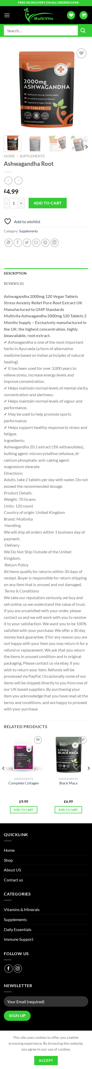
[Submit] (83, 31)
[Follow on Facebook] (8, 968)
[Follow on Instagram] (18, 968)
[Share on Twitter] (27, 243)
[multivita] (38, 15)
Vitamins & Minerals (22, 909)
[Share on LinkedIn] (54, 243)
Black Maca (68, 783)
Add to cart (48, 203)
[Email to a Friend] (36, 243)
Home (9, 156)
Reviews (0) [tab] (14, 284)
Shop (8, 860)
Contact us (13, 879)
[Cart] (83, 15)
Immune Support (18, 939)
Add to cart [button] (23, 809)
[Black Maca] (68, 754)
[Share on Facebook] (18, 243)
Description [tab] (15, 273)
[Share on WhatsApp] (8, 243)
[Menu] (7, 15)
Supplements (32, 156)
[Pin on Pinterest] (45, 243)
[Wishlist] (71, 15)
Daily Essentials (17, 929)
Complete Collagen (23, 783)
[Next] (80, 89)
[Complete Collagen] (23, 754)
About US (12, 869)
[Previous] (12, 89)
